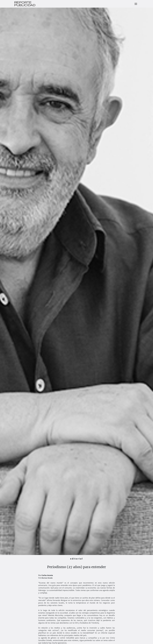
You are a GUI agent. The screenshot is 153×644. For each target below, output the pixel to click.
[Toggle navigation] (136, 4)
